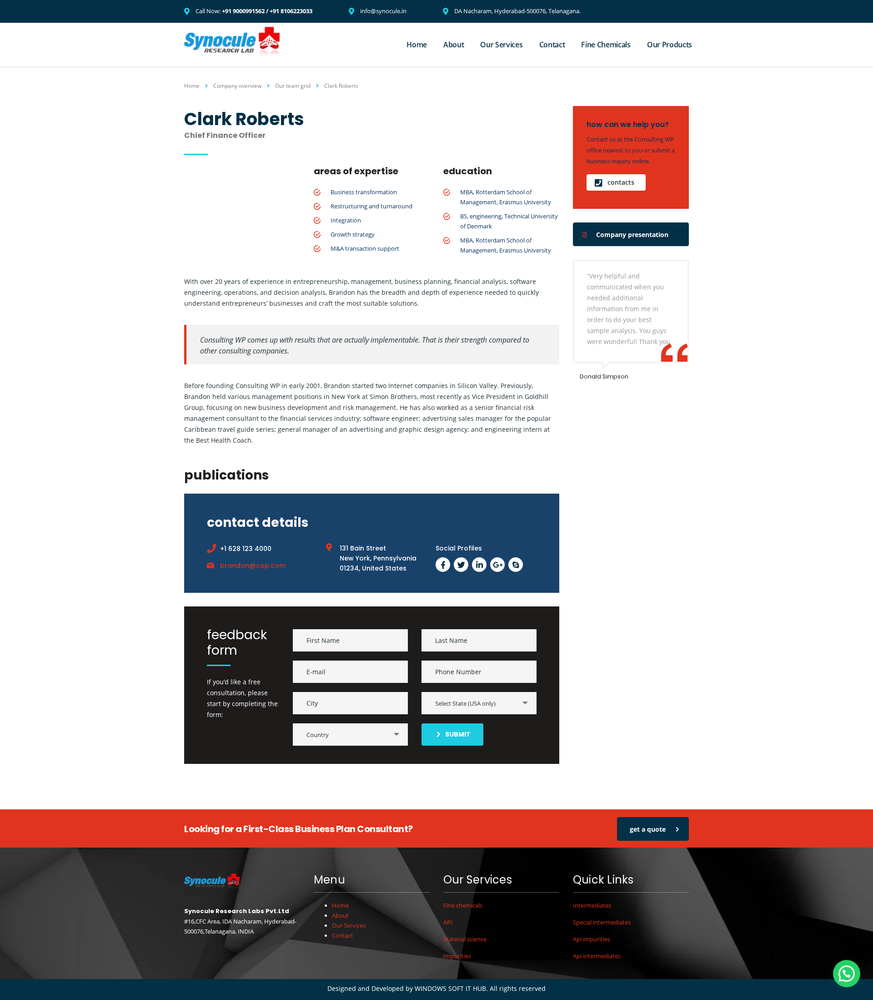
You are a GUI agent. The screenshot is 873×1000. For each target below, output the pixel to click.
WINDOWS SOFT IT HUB (450, 988)
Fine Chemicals (606, 45)
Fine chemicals (462, 905)
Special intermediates (602, 922)
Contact (552, 45)
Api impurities (591, 939)
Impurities (457, 956)
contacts (620, 182)
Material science (465, 939)
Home (416, 45)
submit (458, 734)
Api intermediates (597, 956)
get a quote (648, 829)
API (447, 922)
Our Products (669, 45)
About (453, 45)
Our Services (501, 45)
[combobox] (479, 703)
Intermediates (592, 905)
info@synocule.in (383, 11)
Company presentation (632, 234)
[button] (846, 973)
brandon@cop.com (253, 565)
